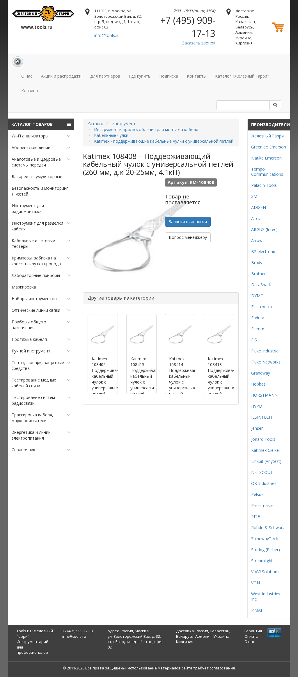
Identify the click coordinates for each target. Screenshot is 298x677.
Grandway (260, 373)
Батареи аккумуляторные (37, 176)
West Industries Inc (265, 596)
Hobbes (258, 384)
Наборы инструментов (34, 298)
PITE (255, 516)
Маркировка (24, 287)
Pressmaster (263, 505)
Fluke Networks (266, 362)
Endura (257, 317)
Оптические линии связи (36, 310)
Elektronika (261, 306)
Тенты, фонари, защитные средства (38, 365)
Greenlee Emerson (268, 147)
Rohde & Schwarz (268, 527)
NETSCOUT (262, 472)
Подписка (168, 76)
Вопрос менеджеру (188, 237)
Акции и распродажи (61, 76)
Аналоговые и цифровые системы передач (36, 162)
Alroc (256, 218)
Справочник (23, 449)
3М (254, 196)
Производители (270, 124)
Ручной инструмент (31, 351)
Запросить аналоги (188, 221)
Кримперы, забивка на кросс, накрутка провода (36, 260)
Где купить (139, 76)
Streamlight (262, 560)
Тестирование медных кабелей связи (34, 382)
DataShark (261, 284)
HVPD (256, 406)
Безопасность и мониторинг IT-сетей (40, 191)
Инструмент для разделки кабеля (37, 226)
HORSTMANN (264, 395)
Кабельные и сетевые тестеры (33, 243)
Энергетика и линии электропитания (31, 435)
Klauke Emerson (266, 158)
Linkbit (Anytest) (266, 461)
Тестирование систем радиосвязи (33, 400)
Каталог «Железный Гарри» (242, 76)
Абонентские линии (31, 147)
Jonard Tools (263, 439)
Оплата (251, 636)
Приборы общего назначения (29, 324)
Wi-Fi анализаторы (30, 136)
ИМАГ (257, 610)
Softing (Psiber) (265, 549)
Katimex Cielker (265, 450)
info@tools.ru (107, 35)
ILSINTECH (261, 417)
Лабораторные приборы (36, 275)
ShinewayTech (264, 538)
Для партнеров (105, 76)
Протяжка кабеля (29, 339)
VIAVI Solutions (265, 571)
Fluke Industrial (265, 351)
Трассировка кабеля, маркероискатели (32, 417)
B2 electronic (263, 251)
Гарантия (253, 630)
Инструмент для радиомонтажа (28, 208)
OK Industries (263, 483)
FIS (254, 340)
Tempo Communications (267, 171)
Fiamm (257, 329)
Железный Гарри (267, 136)
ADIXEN (258, 207)
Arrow (256, 240)
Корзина (29, 90)
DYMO (257, 295)
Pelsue (257, 494)
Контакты (196, 76)
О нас (26, 76)
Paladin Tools (264, 185)
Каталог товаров (32, 124)
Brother (258, 273)
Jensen (257, 428)
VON (255, 582)
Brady (256, 262)
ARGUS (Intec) (264, 229)
